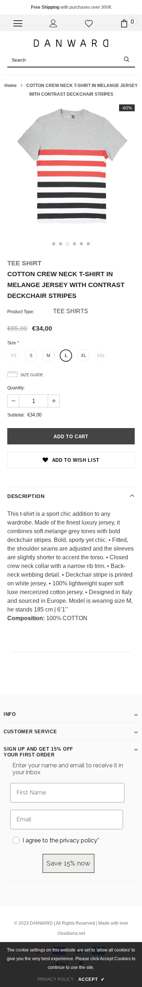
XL (83, 355)
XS (13, 355)
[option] (71, 167)
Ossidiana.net (71, 933)
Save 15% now (68, 863)
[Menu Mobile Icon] (17, 23)
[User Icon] (53, 23)
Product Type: (20, 311)
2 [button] (60, 243)
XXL (101, 355)
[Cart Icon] (124, 23)
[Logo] (70, 43)
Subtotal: (16, 415)
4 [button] (74, 243)
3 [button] (67, 243)
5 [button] (81, 243)
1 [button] (53, 243)
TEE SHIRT (24, 263)
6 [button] (88, 243)
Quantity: (16, 387)
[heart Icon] (88, 23)
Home (10, 85)
